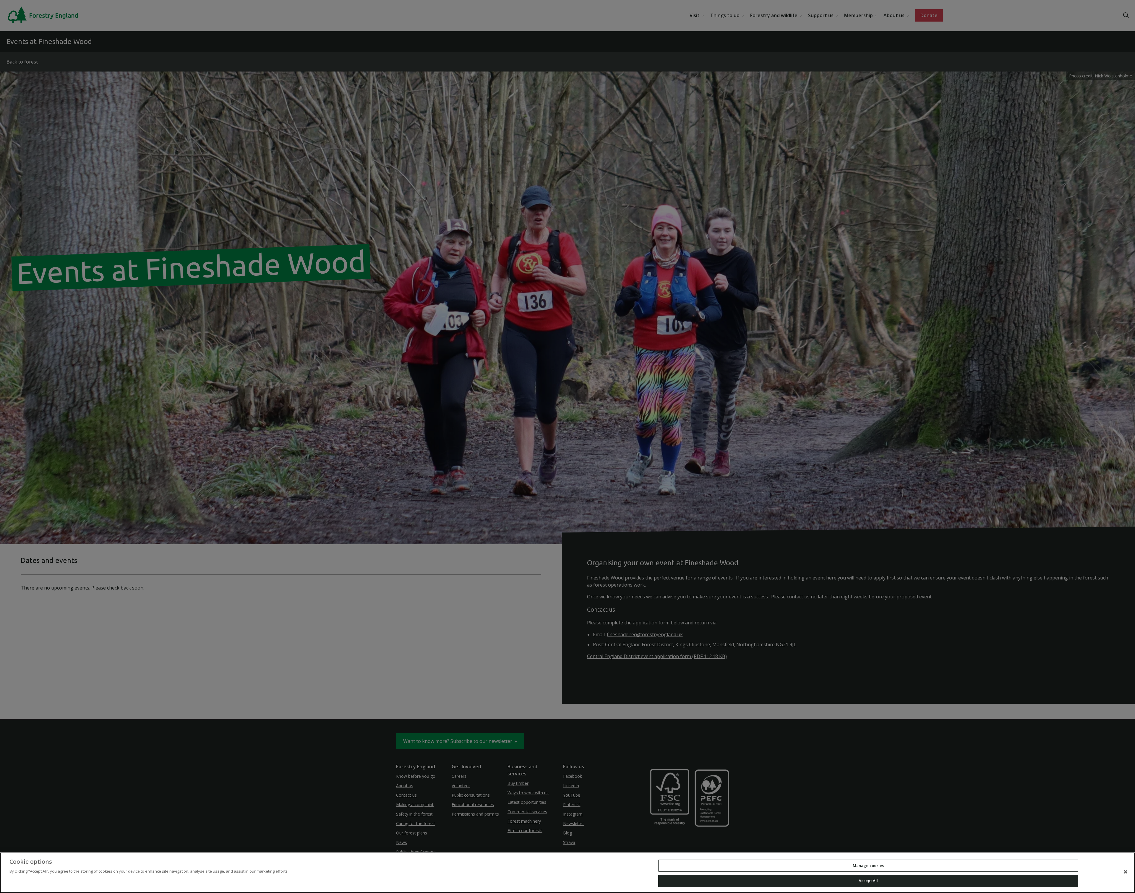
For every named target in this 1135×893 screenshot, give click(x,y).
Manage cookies (868, 865)
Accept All (868, 880)
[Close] (1125, 871)
